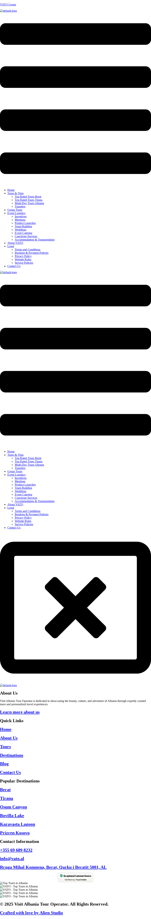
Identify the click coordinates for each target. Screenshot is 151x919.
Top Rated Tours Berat (28, 196)
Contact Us (13, 266)
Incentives (21, 216)
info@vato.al (12, 858)
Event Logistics (16, 213)
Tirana (6, 798)
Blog (4, 763)
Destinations (11, 755)
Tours (5, 746)
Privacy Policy (23, 256)
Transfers (20, 206)
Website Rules (23, 259)
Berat (5, 789)
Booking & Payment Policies (31, 252)
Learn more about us (20, 712)
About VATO (15, 242)
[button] (75, 98)
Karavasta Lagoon (17, 824)
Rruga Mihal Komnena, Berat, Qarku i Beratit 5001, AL (53, 867)
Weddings (20, 229)
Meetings (20, 219)
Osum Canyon (13, 806)
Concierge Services (26, 236)
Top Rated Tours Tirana (28, 199)
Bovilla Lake (12, 815)
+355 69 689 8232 (16, 850)
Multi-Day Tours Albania (29, 203)
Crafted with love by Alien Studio (31, 912)
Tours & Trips (15, 193)
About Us (8, 738)
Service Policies (24, 262)
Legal (10, 246)
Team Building (23, 226)
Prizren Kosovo (15, 832)
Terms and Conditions (27, 249)
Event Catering (23, 233)
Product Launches (25, 223)
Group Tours (14, 209)
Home (11, 190)
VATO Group (8, 4)
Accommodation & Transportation (35, 239)
